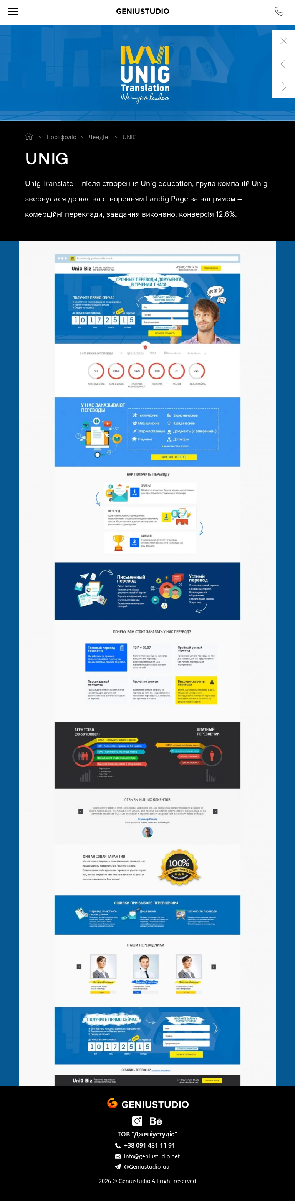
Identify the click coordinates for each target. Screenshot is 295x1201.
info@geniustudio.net (152, 1156)
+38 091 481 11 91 (149, 1145)
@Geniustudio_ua (146, 1166)
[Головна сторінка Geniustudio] (29, 136)
